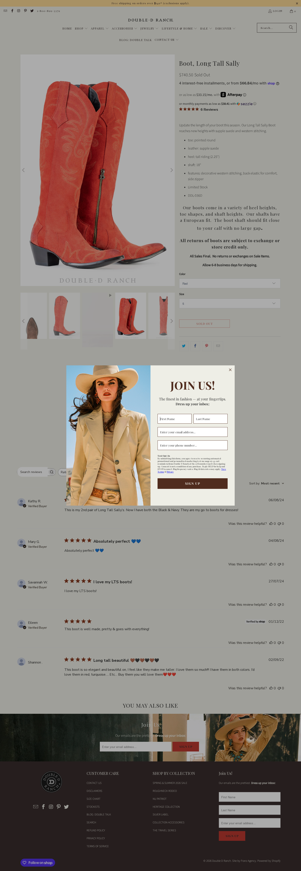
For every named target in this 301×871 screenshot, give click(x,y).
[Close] (230, 369)
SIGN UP (192, 483)
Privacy (170, 471)
